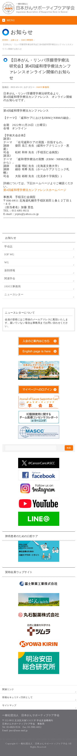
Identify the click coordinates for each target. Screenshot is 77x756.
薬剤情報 (9, 270)
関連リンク (8, 689)
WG (6, 262)
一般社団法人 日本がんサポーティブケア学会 (43, 743)
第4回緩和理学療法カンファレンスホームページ (34, 189)
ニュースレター (13, 294)
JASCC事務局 (42, 87)
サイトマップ (9, 705)
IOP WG (9, 254)
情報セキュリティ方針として (17, 697)
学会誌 (8, 246)
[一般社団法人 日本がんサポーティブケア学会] (38, 8)
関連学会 (9, 278)
